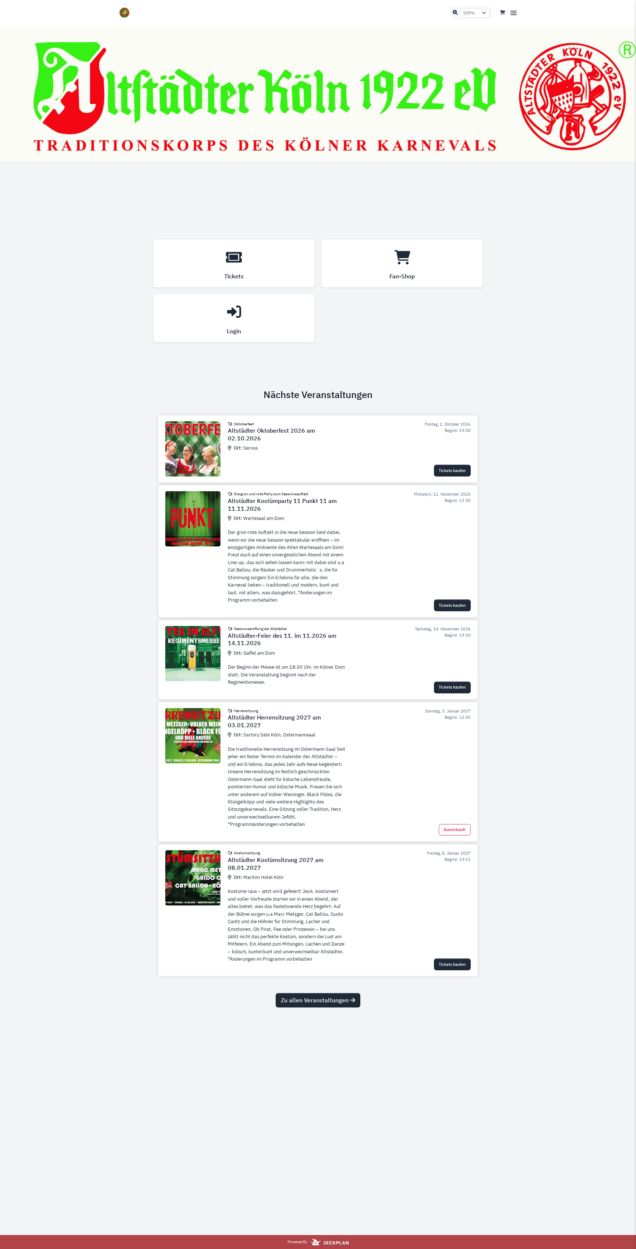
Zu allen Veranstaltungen (315, 1000)
